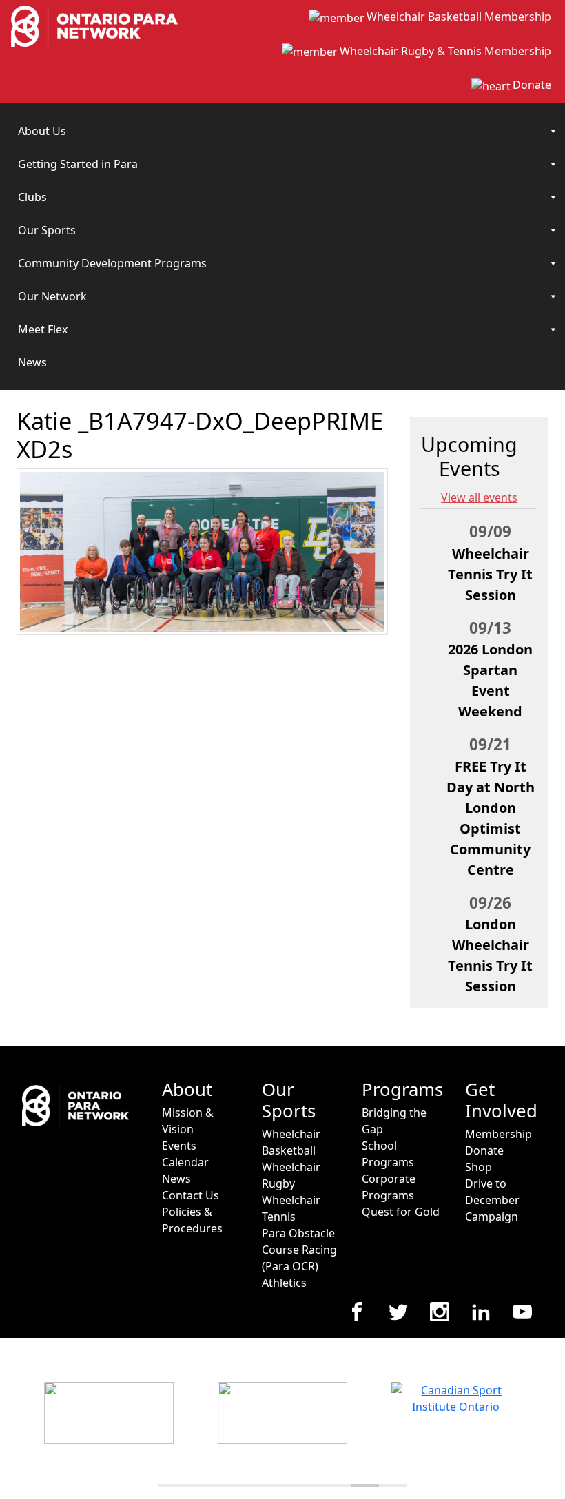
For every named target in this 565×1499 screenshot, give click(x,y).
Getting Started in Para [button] (78, 164)
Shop (478, 1167)
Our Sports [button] (47, 230)
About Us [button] (42, 130)
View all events (479, 497)
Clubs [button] (32, 197)
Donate (532, 84)
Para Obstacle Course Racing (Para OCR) (299, 1250)
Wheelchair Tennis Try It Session (490, 574)
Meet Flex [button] (43, 329)
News (32, 362)
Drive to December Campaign (492, 1200)
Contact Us (190, 1195)
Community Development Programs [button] (112, 263)
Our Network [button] (52, 296)
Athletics (284, 1282)
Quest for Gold (401, 1211)
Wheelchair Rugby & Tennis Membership (445, 51)
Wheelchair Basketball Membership (459, 16)
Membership (498, 1133)
